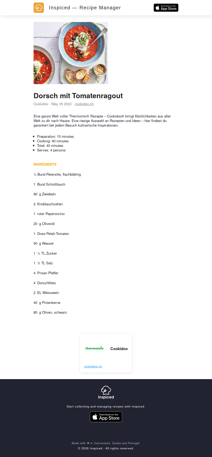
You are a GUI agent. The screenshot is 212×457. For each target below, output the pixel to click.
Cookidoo (41, 103)
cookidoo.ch (84, 103)
